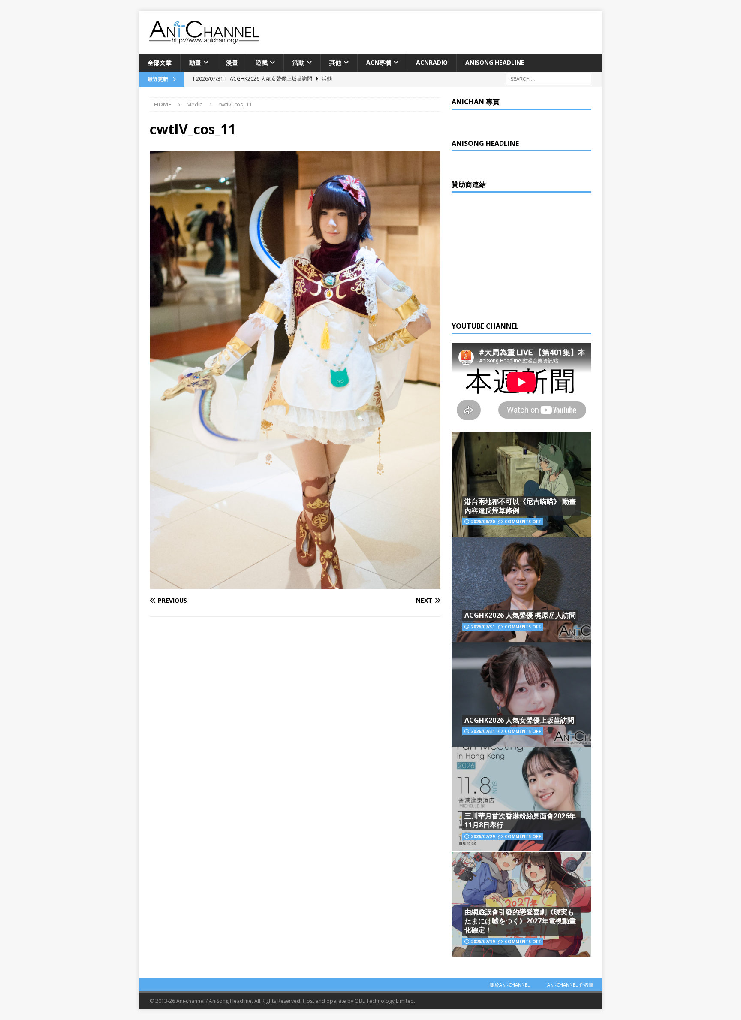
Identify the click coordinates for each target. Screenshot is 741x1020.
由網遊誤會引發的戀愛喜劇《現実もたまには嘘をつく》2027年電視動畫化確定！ (520, 921)
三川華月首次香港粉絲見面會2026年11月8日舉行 (520, 820)
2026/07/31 (483, 627)
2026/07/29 (483, 836)
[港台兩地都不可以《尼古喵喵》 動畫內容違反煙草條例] (521, 484)
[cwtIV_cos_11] (295, 583)
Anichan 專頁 (476, 101)
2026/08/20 (483, 522)
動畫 (195, 62)
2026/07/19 (483, 942)
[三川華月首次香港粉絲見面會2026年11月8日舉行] (521, 799)
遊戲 (262, 62)
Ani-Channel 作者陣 (570, 984)
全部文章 (160, 62)
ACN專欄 (378, 62)
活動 (298, 62)
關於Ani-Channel (510, 984)
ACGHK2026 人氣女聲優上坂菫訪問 (519, 720)
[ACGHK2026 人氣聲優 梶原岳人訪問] (521, 589)
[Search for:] (548, 79)
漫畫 (232, 62)
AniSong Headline (494, 62)
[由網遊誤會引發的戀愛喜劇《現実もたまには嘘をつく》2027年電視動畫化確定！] (521, 904)
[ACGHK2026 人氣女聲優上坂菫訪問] (521, 694)
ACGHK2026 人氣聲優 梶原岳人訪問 (520, 615)
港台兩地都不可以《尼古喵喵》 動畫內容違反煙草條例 (520, 506)
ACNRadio (432, 62)
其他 (335, 62)
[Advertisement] (516, 254)
